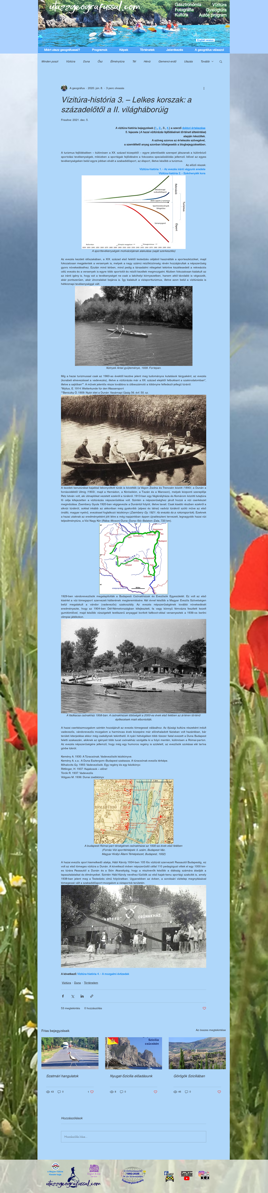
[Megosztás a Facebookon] (63, 996)
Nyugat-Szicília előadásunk (131, 1076)
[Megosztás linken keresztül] (92, 996)
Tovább (205, 61)
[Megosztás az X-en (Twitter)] (72, 996)
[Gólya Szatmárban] (69, 1053)
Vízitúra (70, 61)
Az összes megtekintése (211, 1030)
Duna (86, 61)
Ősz (100, 61)
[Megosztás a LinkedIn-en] (82, 996)
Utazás (188, 61)
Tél (134, 61)
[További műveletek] (203, 88)
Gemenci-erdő (167, 61)
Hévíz (147, 61)
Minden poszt (49, 61)
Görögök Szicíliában (189, 1076)
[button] (221, 61)
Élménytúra (117, 61)
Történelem (91, 982)
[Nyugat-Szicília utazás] (133, 1053)
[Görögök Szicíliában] (197, 1053)
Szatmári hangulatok (62, 1076)
